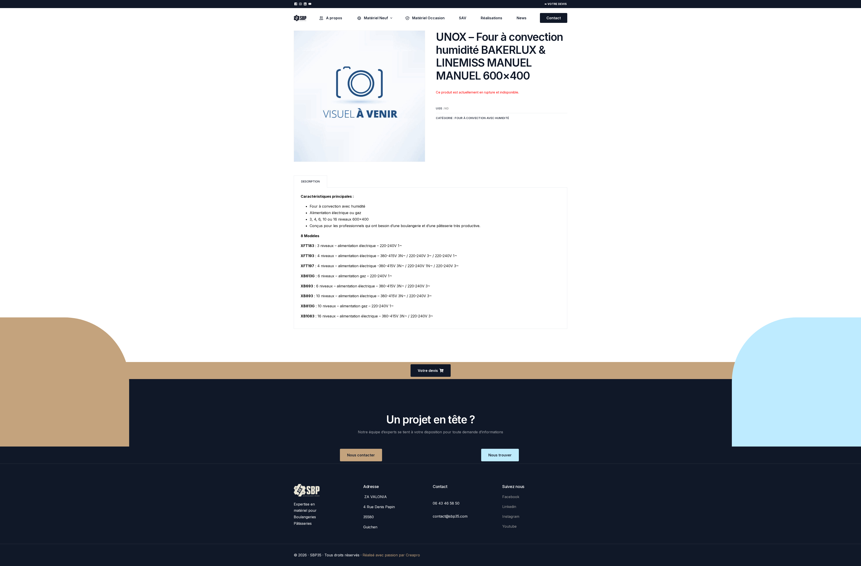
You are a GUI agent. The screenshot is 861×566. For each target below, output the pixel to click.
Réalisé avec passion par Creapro (391, 555)
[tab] (310, 182)
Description (310, 181)
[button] (431, 370)
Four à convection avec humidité (482, 118)
